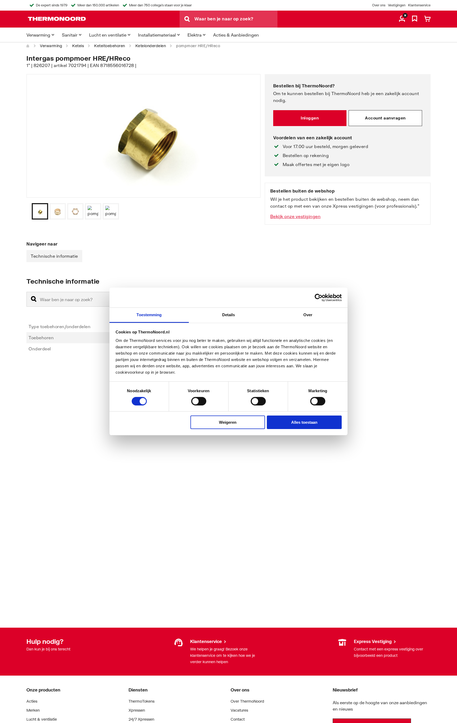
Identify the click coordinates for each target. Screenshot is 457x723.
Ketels (78, 45)
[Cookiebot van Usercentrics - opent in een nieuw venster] (318, 297)
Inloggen (310, 117)
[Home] (28, 45)
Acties (31, 701)
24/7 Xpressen (141, 719)
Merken (33, 710)
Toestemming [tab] (149, 315)
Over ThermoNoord (247, 701)
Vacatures (239, 710)
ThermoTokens (141, 701)
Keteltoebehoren (109, 45)
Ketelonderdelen (150, 45)
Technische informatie (54, 255)
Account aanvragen (385, 117)
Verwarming (51, 45)
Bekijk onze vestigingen (295, 216)
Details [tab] (228, 315)
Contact (238, 719)
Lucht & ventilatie (41, 719)
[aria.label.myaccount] (402, 19)
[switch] (198, 401)
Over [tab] (307, 315)
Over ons (378, 5)
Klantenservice (419, 5)
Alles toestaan (304, 422)
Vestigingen (396, 5)
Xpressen (137, 710)
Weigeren (227, 422)
